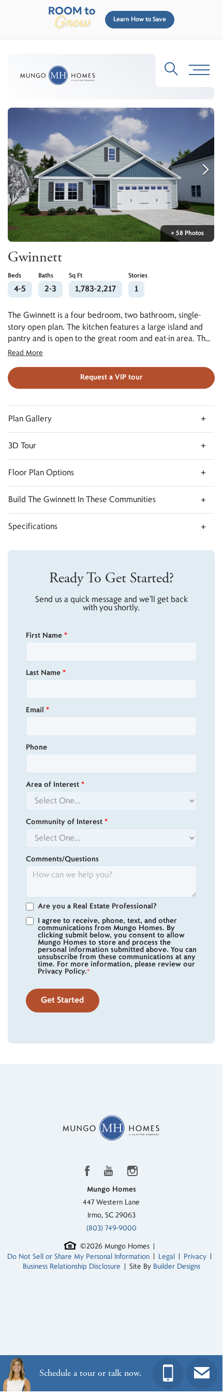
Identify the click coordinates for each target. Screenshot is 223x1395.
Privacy (195, 1256)
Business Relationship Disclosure (72, 1266)
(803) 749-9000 (111, 1228)
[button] (137, 19)
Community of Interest (67, 822)
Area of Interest (55, 784)
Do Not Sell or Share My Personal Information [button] (78, 1256)
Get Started (62, 1000)
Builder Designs (176, 1266)
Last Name (46, 673)
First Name (46, 635)
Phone (36, 747)
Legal (166, 1256)
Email (37, 710)
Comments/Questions (62, 859)
